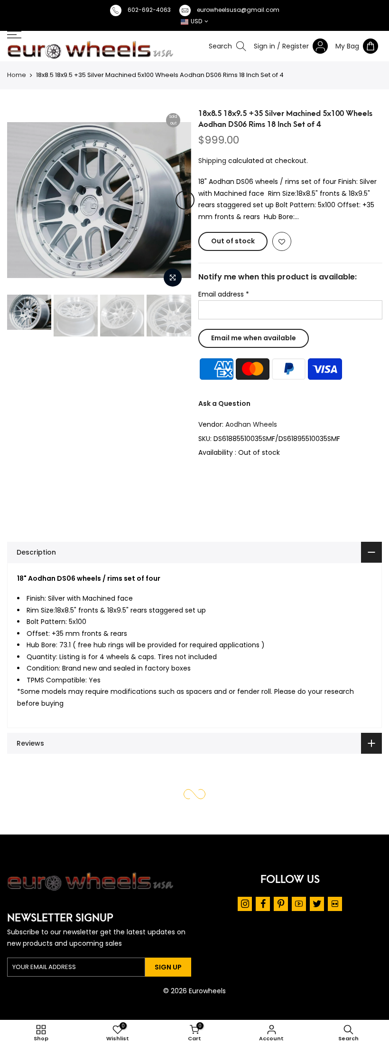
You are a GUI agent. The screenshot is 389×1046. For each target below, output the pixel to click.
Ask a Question (224, 403)
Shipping (212, 160)
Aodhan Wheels (251, 424)
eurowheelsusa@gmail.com (238, 10)
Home (16, 74)
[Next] (185, 200)
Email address (223, 294)
